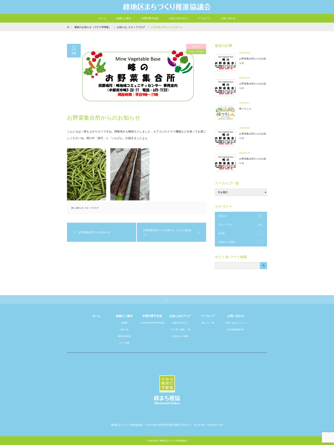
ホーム (102, 18)
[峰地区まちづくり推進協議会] (167, 6)
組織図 (124, 322)
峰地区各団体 (124, 336)
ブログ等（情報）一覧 (180, 329)
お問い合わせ (228, 18)
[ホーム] (68, 24)
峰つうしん (245, 108)
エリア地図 (124, 342)
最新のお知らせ (180, 322)
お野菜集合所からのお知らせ (252, 60)
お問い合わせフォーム (235, 322)
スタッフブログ (196, 51)
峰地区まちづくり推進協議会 (173, 440)
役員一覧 (124, 329)
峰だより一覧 (208, 322)
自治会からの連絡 (239, 241)
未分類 (239, 233)
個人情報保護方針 (235, 329)
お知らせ (196, 46)
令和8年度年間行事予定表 (152, 322)
